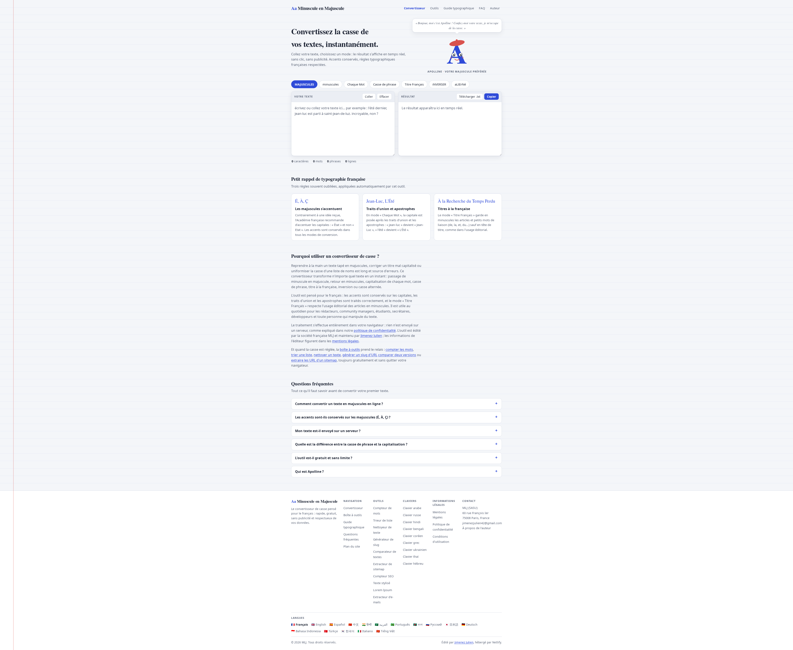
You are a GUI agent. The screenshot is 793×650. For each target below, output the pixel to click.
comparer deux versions (397, 355)
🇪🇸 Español (337, 624)
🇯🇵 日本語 (451, 624)
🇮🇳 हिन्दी (367, 624)
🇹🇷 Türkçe (331, 631)
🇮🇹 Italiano (365, 631)
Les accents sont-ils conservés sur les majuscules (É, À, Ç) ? (343, 417)
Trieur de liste (382, 520)
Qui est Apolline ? (309, 471)
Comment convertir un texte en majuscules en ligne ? (339, 404)
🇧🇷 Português (400, 624)
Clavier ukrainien (415, 550)
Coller (369, 97)
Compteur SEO (383, 576)
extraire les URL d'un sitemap (314, 360)
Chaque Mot (355, 84)
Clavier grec (411, 543)
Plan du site (351, 546)
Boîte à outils (352, 515)
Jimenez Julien (371, 335)
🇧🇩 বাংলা (418, 624)
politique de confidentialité (375, 330)
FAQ (482, 8)
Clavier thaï (411, 557)
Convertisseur (414, 8)
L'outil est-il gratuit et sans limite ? (323, 458)
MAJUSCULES (304, 84)
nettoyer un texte (327, 355)
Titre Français (414, 84)
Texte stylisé (381, 583)
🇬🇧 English (318, 624)
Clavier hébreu (413, 564)
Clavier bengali (413, 529)
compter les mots (399, 349)
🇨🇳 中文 (353, 624)
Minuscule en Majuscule (317, 8)
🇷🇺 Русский (434, 624)
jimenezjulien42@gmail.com (482, 523)
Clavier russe (412, 515)
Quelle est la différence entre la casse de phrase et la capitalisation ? (351, 444)
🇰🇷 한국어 (347, 631)
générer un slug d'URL (359, 355)
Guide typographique (459, 8)
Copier (491, 97)
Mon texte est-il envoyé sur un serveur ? (328, 431)
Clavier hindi (411, 522)
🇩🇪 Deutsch (469, 624)
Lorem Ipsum (382, 590)
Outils (434, 8)
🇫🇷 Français (299, 624)
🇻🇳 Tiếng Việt (385, 631)
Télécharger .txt (469, 97)
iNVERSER (439, 84)
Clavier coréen (413, 536)
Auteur (495, 8)
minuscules (331, 84)
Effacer (384, 97)
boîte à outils (350, 349)
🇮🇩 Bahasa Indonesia (306, 631)
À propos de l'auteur (476, 528)
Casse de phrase (384, 84)
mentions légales (345, 341)
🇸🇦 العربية (381, 624)
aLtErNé (460, 84)
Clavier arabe (412, 508)
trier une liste (301, 355)
